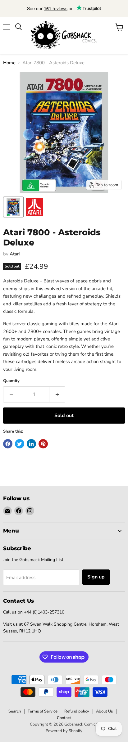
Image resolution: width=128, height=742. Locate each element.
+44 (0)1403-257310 (44, 612)
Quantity (11, 381)
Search (14, 711)
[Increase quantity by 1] (57, 394)
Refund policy (76, 711)
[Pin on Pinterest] (43, 443)
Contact (64, 718)
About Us (104, 711)
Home (9, 62)
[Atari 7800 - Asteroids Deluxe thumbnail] (13, 207)
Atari (15, 254)
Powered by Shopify (64, 731)
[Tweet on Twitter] (19, 443)
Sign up (96, 576)
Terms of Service (42, 711)
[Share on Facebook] (7, 443)
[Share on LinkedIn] (31, 443)
